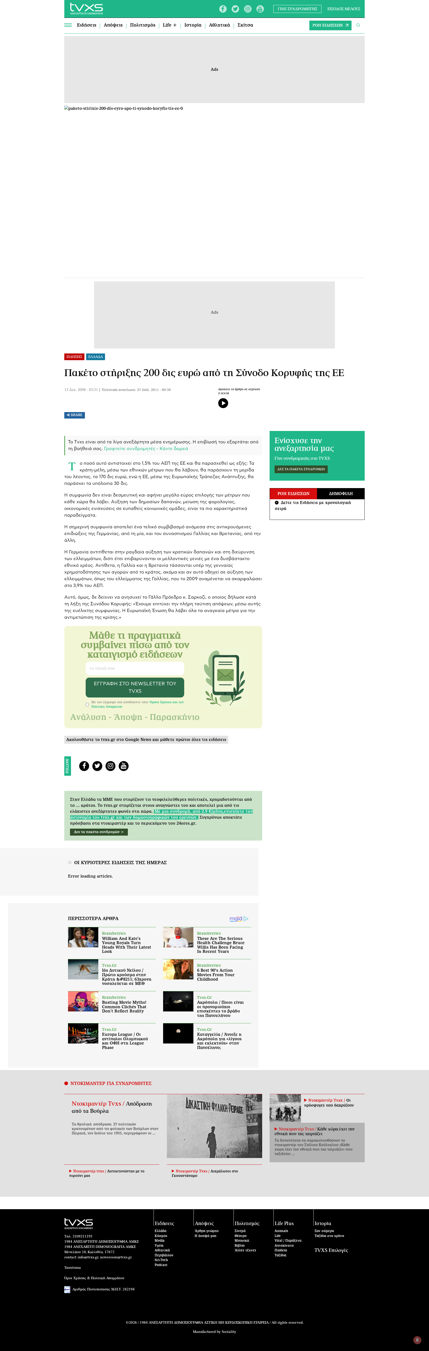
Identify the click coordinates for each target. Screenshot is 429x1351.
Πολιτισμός (142, 25)
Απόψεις (113, 25)
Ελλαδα (95, 357)
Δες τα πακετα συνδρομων (301, 469)
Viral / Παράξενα (288, 1240)
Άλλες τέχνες (245, 1250)
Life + (170, 25)
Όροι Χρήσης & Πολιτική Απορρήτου (94, 1278)
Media (160, 1240)
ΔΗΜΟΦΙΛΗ (341, 494)
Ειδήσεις (86, 25)
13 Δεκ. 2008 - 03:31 (81, 390)
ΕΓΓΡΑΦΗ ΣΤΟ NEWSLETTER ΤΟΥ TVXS (135, 687)
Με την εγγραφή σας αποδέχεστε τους (137, 704)
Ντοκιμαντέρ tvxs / (90, 1171)
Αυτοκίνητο (284, 1245)
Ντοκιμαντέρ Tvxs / (99, 1104)
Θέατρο (241, 1236)
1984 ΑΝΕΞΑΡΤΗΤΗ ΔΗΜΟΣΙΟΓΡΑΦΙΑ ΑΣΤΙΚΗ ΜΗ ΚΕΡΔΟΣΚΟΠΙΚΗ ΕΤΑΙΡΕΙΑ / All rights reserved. (221, 1322)
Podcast (161, 1265)
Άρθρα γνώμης (207, 1231)
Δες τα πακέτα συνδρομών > (99, 832)
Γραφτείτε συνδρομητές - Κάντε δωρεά (146, 449)
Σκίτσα (245, 25)
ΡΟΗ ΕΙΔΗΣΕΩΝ (328, 25)
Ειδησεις (74, 357)
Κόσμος (161, 1236)
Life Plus (284, 1223)
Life (278, 1236)
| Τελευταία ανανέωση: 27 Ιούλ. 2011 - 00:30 (135, 390)
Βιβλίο (240, 1245)
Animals (281, 1231)
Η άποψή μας (205, 1236)
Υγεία (159, 1245)
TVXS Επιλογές (331, 1250)
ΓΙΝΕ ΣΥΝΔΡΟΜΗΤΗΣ (297, 9)
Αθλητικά (219, 25)
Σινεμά (240, 1231)
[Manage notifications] (417, 1340)
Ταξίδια (280, 1255)
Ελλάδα (160, 1231)
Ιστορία (193, 25)
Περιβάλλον (164, 1255)
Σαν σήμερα (324, 1231)
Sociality (229, 1332)
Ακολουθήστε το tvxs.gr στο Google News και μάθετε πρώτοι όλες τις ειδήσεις (146, 740)
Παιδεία (281, 1250)
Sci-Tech (161, 1260)
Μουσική (242, 1240)
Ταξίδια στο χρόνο (329, 1236)
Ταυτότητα (72, 1268)
